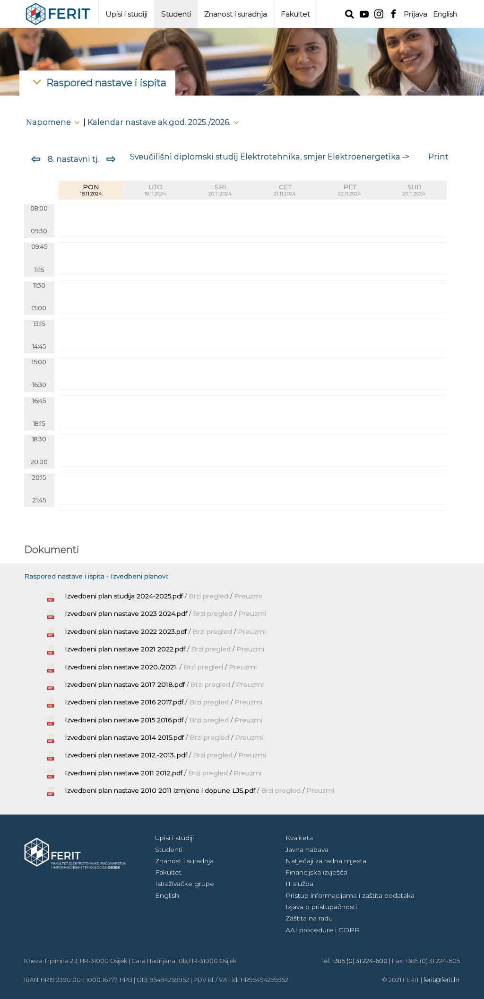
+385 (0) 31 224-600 (359, 960)
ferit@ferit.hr (442, 979)
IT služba (299, 883)
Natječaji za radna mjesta (325, 861)
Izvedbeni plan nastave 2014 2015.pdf (124, 737)
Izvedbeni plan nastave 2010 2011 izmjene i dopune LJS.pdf (160, 790)
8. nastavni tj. (73, 159)
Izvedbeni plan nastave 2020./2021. (121, 667)
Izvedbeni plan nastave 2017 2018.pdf (125, 684)
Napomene (49, 122)
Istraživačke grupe (184, 883)
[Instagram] (378, 13)
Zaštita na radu (309, 918)
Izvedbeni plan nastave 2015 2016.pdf (124, 720)
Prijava (415, 13)
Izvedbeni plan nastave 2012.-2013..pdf (126, 755)
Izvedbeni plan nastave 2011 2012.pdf (123, 773)
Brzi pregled (209, 596)
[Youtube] (364, 13)
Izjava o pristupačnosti (321, 907)
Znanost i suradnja (235, 13)
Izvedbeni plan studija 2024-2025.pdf (124, 596)
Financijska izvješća (316, 872)
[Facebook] (393, 13)
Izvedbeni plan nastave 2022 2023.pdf (126, 631)
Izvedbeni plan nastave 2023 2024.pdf (126, 613)
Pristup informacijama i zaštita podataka (350, 895)
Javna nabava (306, 849)
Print (438, 156)
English (445, 13)
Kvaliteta (299, 837)
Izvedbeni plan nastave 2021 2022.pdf (125, 649)
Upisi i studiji (126, 13)
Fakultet (295, 13)
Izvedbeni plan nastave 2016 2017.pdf (124, 702)
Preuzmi (248, 596)
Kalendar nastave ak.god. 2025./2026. (159, 122)
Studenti (176, 13)
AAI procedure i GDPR (322, 930)
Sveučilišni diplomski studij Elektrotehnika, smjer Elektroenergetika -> (269, 156)
